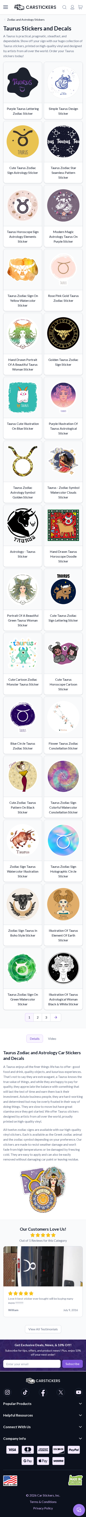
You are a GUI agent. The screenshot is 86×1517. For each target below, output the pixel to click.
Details (35, 1038)
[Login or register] (72, 7)
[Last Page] (55, 1017)
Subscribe (72, 1364)
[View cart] (80, 7)
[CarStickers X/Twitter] (61, 1393)
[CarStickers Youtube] (78, 1393)
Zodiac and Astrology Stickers (26, 19)
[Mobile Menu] (5, 7)
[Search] (64, 7)
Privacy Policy (43, 1508)
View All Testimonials (43, 1329)
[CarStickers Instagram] (7, 1393)
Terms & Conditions (43, 1502)
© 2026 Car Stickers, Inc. (43, 1495)
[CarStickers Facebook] (43, 1393)
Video (52, 1038)
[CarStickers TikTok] (25, 1393)
